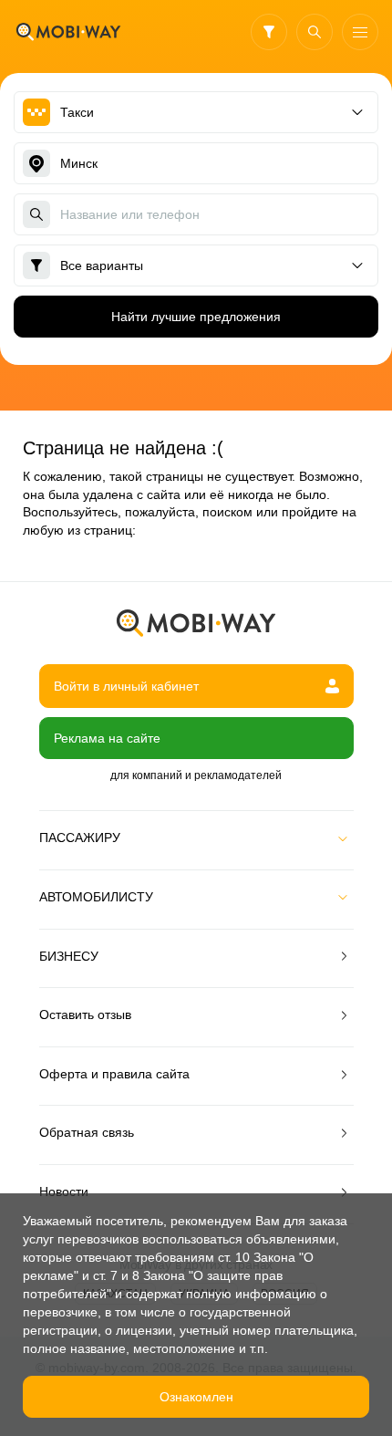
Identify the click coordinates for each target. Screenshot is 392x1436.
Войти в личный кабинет (126, 686)
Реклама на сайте (107, 738)
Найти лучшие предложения (196, 316)
